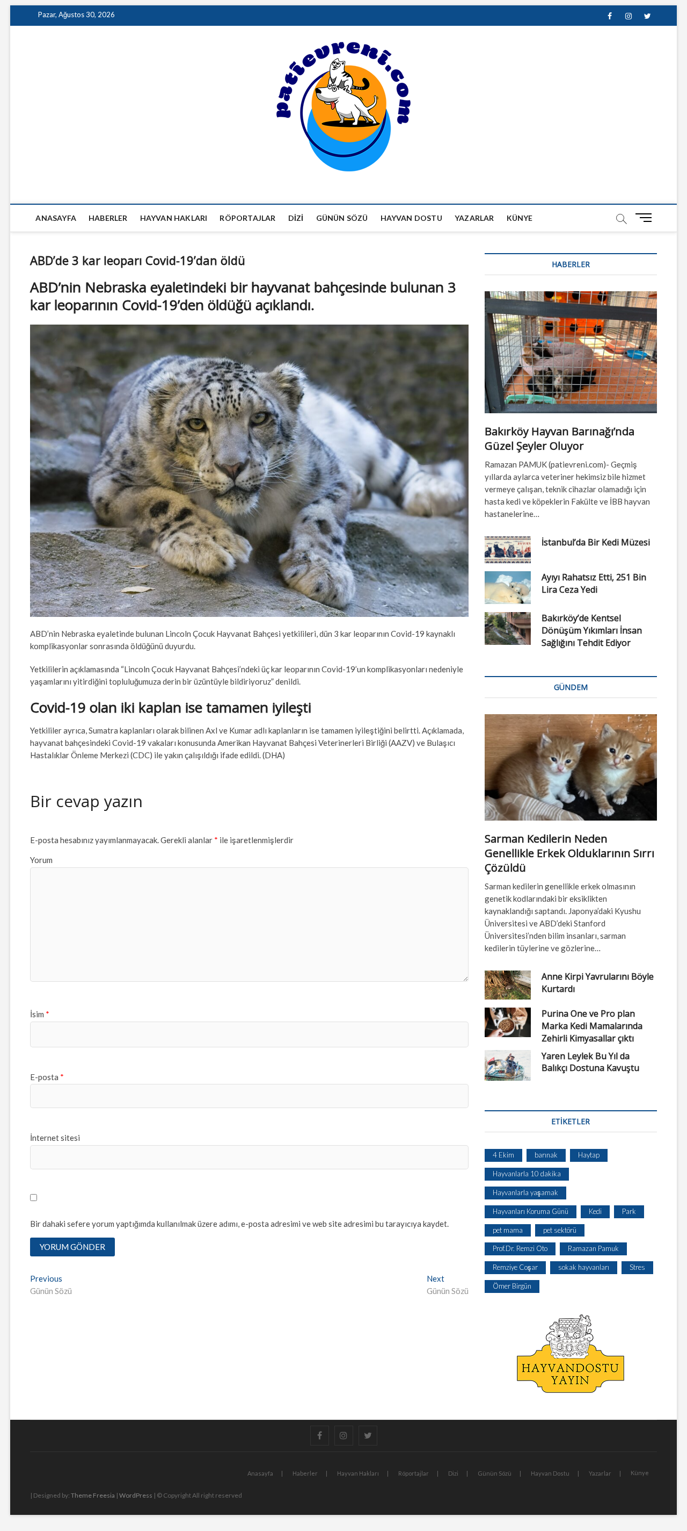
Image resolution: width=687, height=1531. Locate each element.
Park (629, 1211)
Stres (637, 1267)
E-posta (47, 1077)
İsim (39, 1014)
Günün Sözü (342, 217)
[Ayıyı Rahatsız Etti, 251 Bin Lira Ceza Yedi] (508, 587)
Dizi (296, 217)
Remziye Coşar (515, 1267)
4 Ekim (503, 1155)
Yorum (41, 860)
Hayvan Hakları (174, 217)
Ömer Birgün (512, 1286)
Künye (520, 217)
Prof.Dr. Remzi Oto (520, 1248)
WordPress (135, 1495)
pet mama (508, 1230)
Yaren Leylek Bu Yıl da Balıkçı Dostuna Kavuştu (590, 1062)
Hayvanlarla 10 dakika (527, 1173)
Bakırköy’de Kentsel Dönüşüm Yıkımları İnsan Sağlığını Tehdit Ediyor (592, 630)
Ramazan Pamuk (593, 1248)
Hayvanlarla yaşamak (525, 1192)
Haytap (589, 1155)
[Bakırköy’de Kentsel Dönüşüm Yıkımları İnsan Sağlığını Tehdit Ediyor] (508, 628)
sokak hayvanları (583, 1267)
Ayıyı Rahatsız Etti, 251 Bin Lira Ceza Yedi (594, 583)
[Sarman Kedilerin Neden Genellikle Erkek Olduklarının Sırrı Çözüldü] (570, 767)
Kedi (595, 1211)
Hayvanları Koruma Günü (530, 1211)
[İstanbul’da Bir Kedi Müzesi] (508, 550)
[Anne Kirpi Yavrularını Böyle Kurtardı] (508, 985)
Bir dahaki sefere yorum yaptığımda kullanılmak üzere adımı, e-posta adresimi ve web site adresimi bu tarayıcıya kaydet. (239, 1223)
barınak (546, 1155)
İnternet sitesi (55, 1137)
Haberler (108, 217)
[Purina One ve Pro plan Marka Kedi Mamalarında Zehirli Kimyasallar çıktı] (508, 1022)
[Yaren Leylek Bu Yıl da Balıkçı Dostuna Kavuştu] (508, 1065)
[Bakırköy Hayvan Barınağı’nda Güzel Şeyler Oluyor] (570, 352)
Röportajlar (247, 217)
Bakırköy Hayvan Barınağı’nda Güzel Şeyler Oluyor (559, 438)
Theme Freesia (93, 1495)
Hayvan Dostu (411, 217)
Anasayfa (55, 217)
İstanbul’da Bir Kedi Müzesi (596, 542)
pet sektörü (559, 1230)
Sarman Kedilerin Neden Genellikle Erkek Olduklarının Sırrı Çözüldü (569, 853)
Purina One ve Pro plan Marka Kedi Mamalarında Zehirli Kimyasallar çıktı (592, 1026)
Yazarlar (474, 217)
